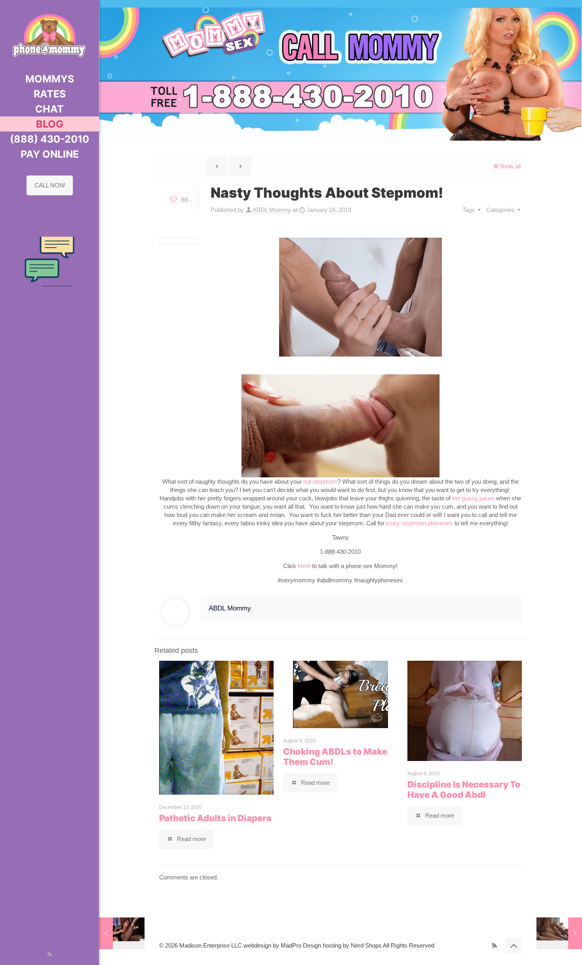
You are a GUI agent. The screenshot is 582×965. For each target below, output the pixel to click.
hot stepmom (320, 481)
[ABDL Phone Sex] (49, 35)
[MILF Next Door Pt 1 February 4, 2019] (559, 933)
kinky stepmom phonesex (419, 523)
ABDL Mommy (272, 209)
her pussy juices (473, 498)
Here (304, 566)
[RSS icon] (50, 954)
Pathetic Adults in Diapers (215, 818)
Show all (510, 166)
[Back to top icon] (513, 946)
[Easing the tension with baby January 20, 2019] (122, 933)
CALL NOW (49, 185)
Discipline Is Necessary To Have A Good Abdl (464, 789)
